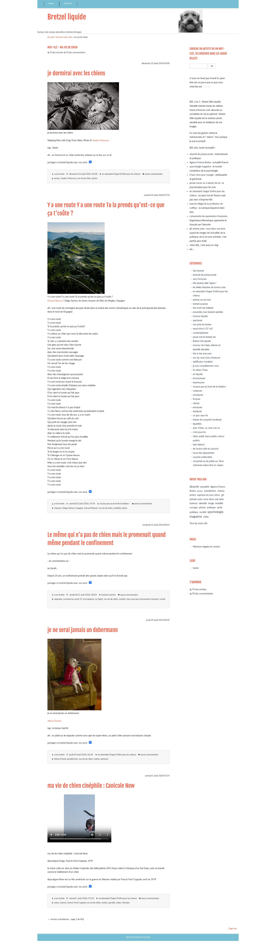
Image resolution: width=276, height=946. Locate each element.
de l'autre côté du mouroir (205, 449)
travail (162, 599)
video (118, 903)
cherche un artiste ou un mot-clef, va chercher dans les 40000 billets (208, 53)
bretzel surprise (108, 595)
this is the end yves (202, 353)
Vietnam (126, 903)
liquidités (197, 424)
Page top (233, 929)
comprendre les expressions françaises (208, 216)
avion (56, 903)
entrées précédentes (59, 919)
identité (203, 503)
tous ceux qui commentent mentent (142, 599)
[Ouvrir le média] (83, 128)
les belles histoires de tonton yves (209, 287)
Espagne (79, 508)
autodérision (72, 759)
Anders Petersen (100, 140)
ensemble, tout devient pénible (208, 312)
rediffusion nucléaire (203, 362)
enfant (193, 495)
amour (57, 178)
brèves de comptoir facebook (207, 420)
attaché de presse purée (201, 154)
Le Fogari (99, 599)
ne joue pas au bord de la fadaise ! (115, 504)
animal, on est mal (202, 300)
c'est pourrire (199, 432)
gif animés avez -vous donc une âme (207, 229)
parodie (111, 903)
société (122, 599)
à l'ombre (207, 86)
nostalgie (194, 508)
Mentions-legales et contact (206, 546)
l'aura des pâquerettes (203, 453)
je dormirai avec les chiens (76, 73)
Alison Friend (54, 720)
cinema (63, 903)
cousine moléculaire (202, 457)
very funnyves (200, 279)
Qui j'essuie (198, 271)
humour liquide (200, 316)
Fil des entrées (56, 53)
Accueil (50, 37)
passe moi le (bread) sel (204, 337)
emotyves (197, 407)
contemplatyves (200, 333)
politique (211, 508)
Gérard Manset (54, 300)
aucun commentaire (154, 174)
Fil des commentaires (75, 53)
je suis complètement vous (206, 366)
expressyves (198, 382)
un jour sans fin (200, 415)
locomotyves (199, 378)
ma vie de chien (84, 178)
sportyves (197, 320)
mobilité (117, 508)
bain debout (199, 444)
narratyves (198, 395)
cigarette (58, 599)
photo (94, 178)
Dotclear (145, 937)
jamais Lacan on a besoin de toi (205, 183)
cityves (196, 403)
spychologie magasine (200, 166)
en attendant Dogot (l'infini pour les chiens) (121, 174)
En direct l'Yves (200, 370)
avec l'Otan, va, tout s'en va (206, 428)
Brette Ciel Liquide (202, 341)
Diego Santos (68, 508)
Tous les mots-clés (64, 37)
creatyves (197, 391)
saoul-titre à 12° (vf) (203, 329)
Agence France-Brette (200, 162)
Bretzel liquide (66, 16)
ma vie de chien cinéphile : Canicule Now (90, 785)
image (211, 503)
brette (196, 568)
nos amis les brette (202, 324)
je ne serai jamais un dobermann (82, 629)
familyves (197, 411)
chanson (57, 508)
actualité (204, 487)
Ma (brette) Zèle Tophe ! (204, 283)
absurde (194, 486)
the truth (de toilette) (203, 308)
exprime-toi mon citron (208, 495)
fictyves (196, 399)
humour (194, 503)
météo (97, 759)
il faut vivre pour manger (202, 175)
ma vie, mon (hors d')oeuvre (206, 358)
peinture (104, 759)
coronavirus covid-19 (72, 599)
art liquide (198, 374)
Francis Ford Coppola (76, 903)
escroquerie (88, 599)
